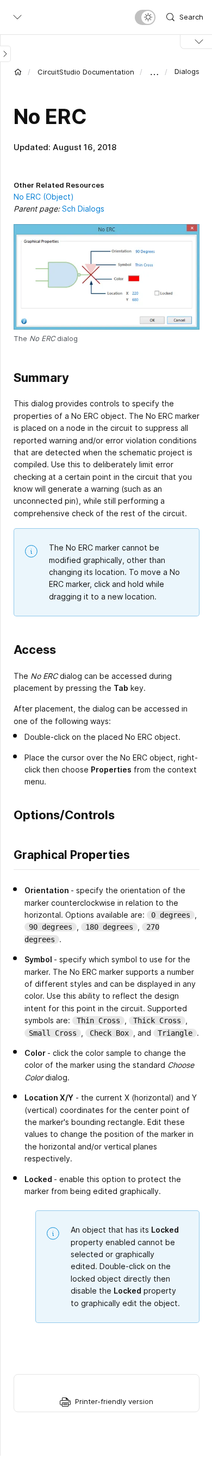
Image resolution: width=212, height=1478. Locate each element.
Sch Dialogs (83, 208)
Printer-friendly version (114, 1401)
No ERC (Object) (44, 196)
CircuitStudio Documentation (86, 71)
